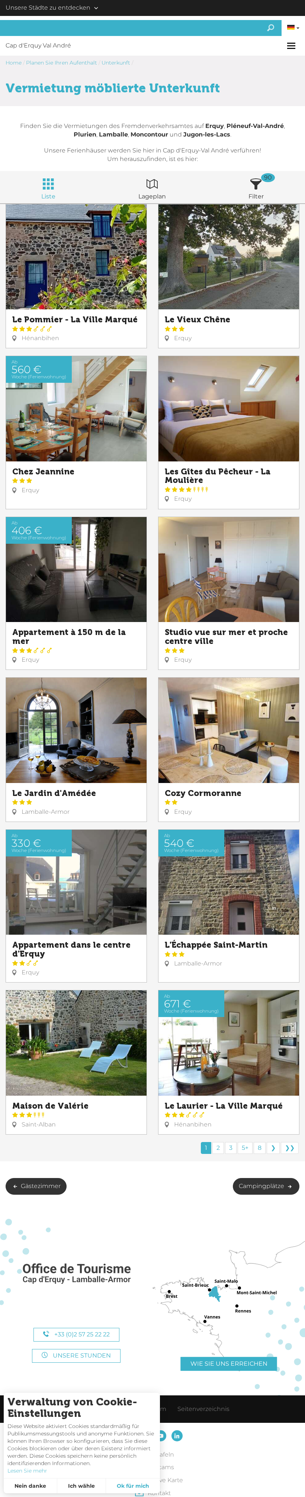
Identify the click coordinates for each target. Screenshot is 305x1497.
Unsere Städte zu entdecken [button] (48, 7)
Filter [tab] (256, 196)
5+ (245, 1147)
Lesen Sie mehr (27, 1470)
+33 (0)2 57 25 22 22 (81, 1334)
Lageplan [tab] (152, 196)
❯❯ (290, 1147)
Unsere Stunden (81, 1355)
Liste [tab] (48, 196)
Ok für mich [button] (133, 1486)
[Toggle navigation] (292, 45)
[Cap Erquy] (76, 1274)
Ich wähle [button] (81, 1486)
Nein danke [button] (30, 1486)
